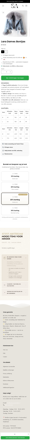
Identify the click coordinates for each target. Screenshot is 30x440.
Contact (5, 357)
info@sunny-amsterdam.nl (13, 403)
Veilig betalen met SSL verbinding (13, 150)
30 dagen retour (9, 147)
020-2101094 (9, 405)
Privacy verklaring (7, 373)
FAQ (4, 353)
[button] (3, 5)
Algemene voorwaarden (9, 366)
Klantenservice (8, 153)
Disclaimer (5, 384)
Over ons (5, 350)
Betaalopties (6, 377)
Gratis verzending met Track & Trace (14, 143)
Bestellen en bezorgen (8, 370)
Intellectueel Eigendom (8, 387)
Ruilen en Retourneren (8, 380)
